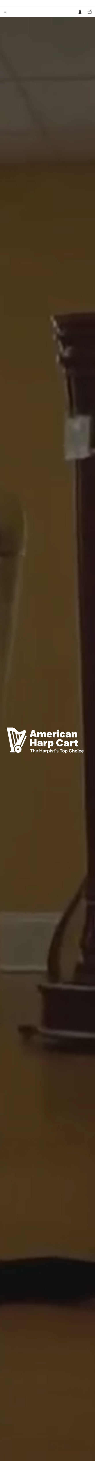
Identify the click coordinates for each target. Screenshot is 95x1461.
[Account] (80, 12)
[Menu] (5, 12)
